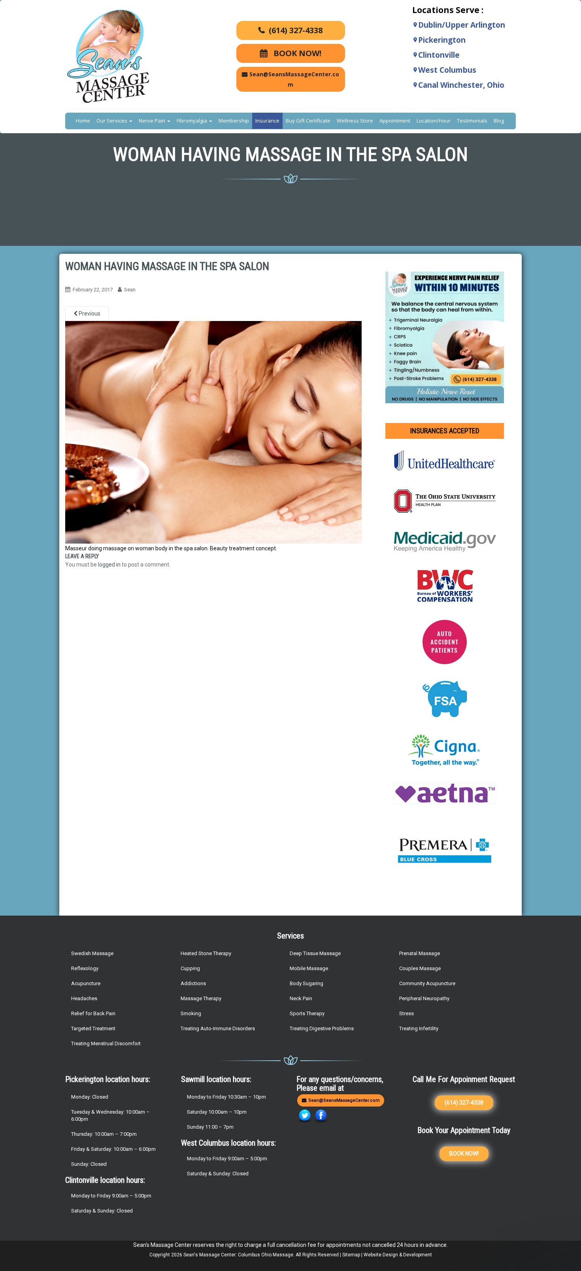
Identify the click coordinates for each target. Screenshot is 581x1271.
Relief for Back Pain (93, 1013)
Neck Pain (301, 998)
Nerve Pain (152, 120)
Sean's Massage (201, 1255)
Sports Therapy (307, 1013)
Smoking (191, 1013)
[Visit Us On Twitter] (304, 1116)
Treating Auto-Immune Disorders (218, 1028)
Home (83, 120)
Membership (234, 120)
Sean (130, 290)
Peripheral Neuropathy (424, 998)
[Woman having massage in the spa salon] (213, 432)
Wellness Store (355, 120)
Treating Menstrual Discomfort (106, 1043)
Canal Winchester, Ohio (461, 85)
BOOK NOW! (296, 53)
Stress (406, 1013)
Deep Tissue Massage (315, 953)
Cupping (190, 968)
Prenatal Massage (419, 953)
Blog (499, 120)
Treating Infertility (418, 1028)
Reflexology (84, 968)
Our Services (112, 120)
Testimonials (472, 120)
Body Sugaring (306, 983)
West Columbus (447, 70)
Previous (88, 313)
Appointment (394, 120)
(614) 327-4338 (296, 30)
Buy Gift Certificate (308, 120)
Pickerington (442, 40)
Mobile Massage (309, 968)
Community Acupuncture (427, 983)
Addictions (193, 983)
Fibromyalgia (192, 120)
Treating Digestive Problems (322, 1028)
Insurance (267, 120)
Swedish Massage (92, 953)
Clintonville (439, 55)
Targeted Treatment (93, 1028)
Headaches (84, 998)
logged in (109, 564)
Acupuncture (85, 983)
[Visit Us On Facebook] (321, 1116)
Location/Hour (434, 120)
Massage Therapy (201, 998)
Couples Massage (420, 968)
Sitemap (351, 1255)
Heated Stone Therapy (206, 953)
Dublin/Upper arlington (461, 25)
